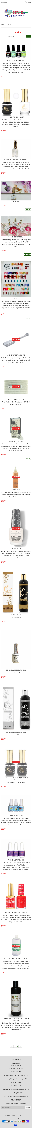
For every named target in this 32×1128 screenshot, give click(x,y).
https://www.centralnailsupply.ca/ (19, 1089)
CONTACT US (16, 1063)
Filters (28, 36)
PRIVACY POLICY (16, 1066)
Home (2, 24)
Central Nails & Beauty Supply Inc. (17, 1115)
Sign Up (28, 1107)
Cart (29, 2)
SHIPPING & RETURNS (16, 1068)
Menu (5, 2)
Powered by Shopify (15, 1118)
